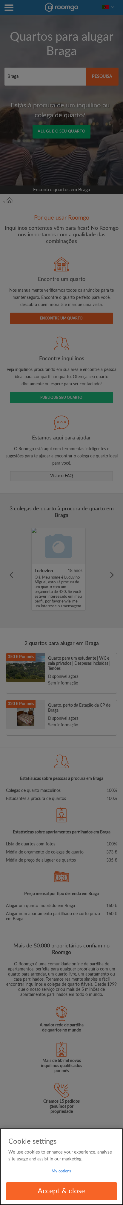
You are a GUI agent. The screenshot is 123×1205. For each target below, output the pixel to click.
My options (61, 1171)
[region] (61, 1166)
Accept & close (61, 1191)
